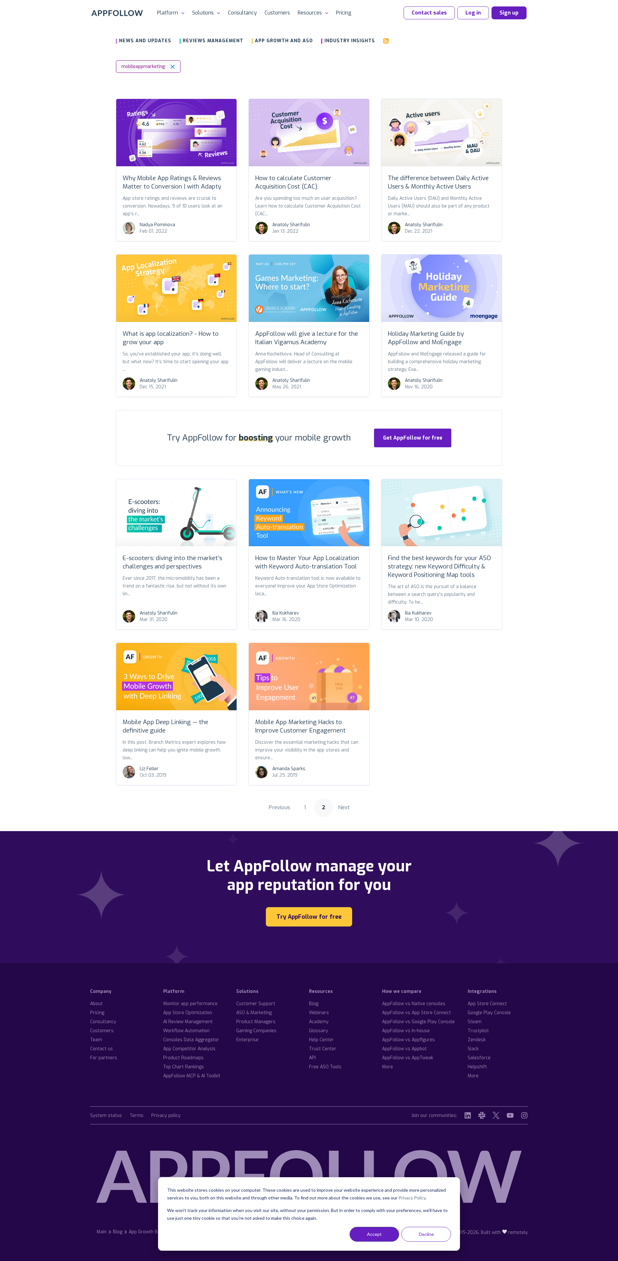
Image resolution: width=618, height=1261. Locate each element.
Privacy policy (166, 1116)
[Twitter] (496, 1115)
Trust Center (322, 1049)
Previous (279, 807)
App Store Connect (487, 1004)
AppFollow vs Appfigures (408, 1040)
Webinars (319, 1013)
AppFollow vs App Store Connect (416, 1013)
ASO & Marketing (254, 1013)
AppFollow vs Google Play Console (418, 1022)
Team (96, 1040)
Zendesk (477, 1040)
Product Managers (256, 1022)
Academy (319, 1022)
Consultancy (242, 12)
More (387, 1067)
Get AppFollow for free (412, 437)
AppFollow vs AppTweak (407, 1058)
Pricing (343, 12)
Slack (473, 1049)
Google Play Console (489, 1013)
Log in (473, 12)
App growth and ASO (284, 41)
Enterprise (247, 1040)
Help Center (321, 1040)
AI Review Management (188, 1022)
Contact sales (429, 12)
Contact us (101, 1049)
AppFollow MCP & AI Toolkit (191, 1076)
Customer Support (255, 1004)
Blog (313, 1004)
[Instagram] (524, 1115)
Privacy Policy (412, 1197)
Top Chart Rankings (183, 1067)
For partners (103, 1058)
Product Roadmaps (183, 1058)
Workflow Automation (186, 1031)
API (312, 1058)
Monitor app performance (190, 1004)
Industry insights (349, 41)
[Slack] (481, 1115)
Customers (277, 12)
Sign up (509, 12)
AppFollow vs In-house (406, 1031)
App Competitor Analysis (189, 1049)
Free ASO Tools (325, 1067)
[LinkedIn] (467, 1115)
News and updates (145, 41)
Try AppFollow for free (309, 917)
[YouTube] (510, 1115)
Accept (374, 1234)
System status (106, 1116)
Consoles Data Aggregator (191, 1040)
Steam (475, 1022)
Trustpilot (478, 1031)
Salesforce (479, 1058)
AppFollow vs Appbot (404, 1049)
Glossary (318, 1031)
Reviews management (213, 41)
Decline (426, 1234)
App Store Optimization (187, 1013)
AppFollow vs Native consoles (413, 1004)
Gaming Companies (256, 1031)
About (96, 1004)
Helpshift (477, 1067)
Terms (137, 1116)
